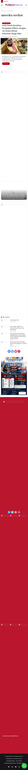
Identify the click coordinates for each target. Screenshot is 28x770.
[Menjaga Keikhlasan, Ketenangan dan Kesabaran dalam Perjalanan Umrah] (14, 517)
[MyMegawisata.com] (14, 5)
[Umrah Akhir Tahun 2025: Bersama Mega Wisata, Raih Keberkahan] (5, 328)
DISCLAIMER (19, 760)
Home (3, 10)
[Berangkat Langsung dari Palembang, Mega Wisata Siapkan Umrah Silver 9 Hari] (23, 678)
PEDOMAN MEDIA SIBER (10, 763)
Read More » (6, 63)
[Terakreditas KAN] (5, 322)
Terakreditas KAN (14, 320)
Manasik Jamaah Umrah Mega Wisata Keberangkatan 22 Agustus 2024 (18, 343)
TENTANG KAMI (20, 763)
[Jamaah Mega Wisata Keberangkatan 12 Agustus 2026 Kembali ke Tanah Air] (23, 569)
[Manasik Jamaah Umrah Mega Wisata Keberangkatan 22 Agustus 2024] (5, 344)
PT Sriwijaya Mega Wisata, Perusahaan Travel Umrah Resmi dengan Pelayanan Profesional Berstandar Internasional (13, 196)
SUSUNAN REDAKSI (10, 760)
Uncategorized (6, 23)
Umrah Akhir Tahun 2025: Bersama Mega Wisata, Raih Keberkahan (17, 328)
